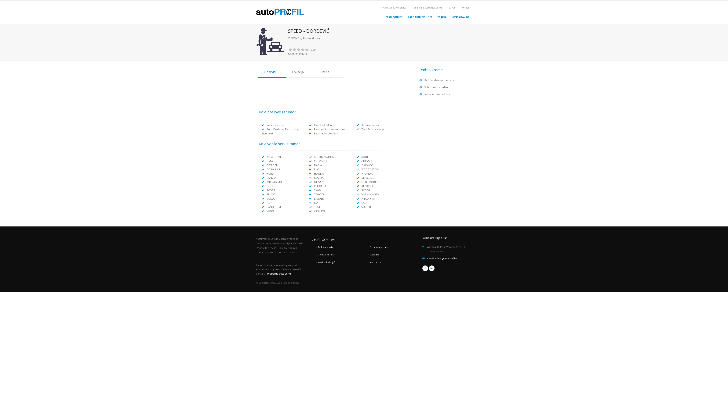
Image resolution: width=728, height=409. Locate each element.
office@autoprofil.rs (446, 258)
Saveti (452, 7)
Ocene (324, 72)
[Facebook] (425, 268)
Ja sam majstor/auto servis (427, 7)
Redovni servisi (325, 247)
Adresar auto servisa (394, 7)
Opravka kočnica (326, 254)
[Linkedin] (432, 268)
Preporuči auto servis (279, 273)
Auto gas (374, 254)
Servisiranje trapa (379, 247)
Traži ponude (394, 17)
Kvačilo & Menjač (326, 262)
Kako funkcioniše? (420, 17)
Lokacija (298, 72)
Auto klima (375, 262)
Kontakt (465, 7)
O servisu (270, 72)
